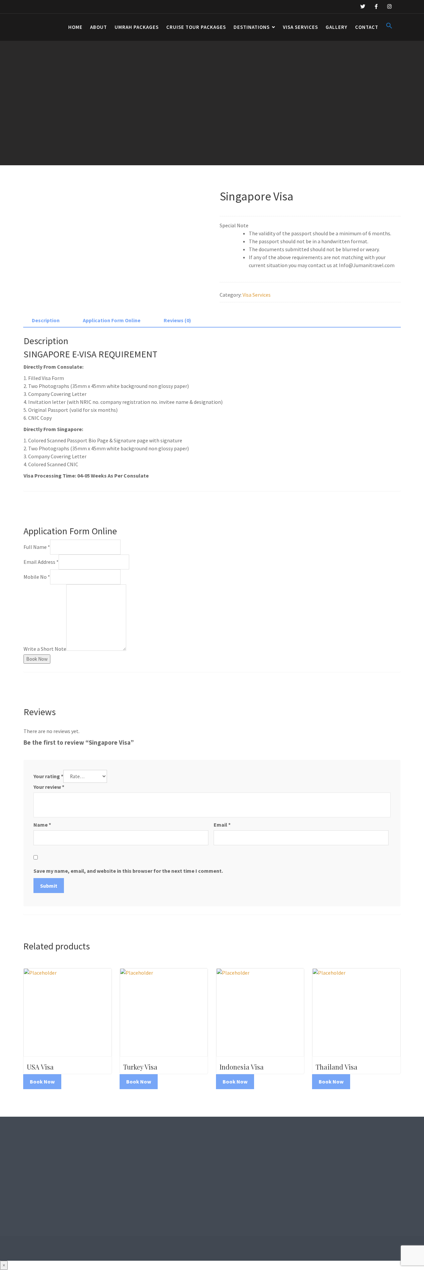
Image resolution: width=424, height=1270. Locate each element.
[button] (389, 27)
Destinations (252, 27)
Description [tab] (46, 320)
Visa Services (300, 27)
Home (75, 27)
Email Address (41, 562)
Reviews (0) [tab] (177, 320)
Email (222, 824)
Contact (366, 27)
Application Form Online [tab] (111, 320)
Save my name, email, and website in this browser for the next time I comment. (128, 870)
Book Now (37, 659)
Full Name (37, 547)
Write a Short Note (45, 648)
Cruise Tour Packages (196, 27)
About (98, 27)
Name (42, 824)
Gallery (336, 27)
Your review (48, 787)
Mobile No (37, 576)
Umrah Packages (137, 27)
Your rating (48, 776)
